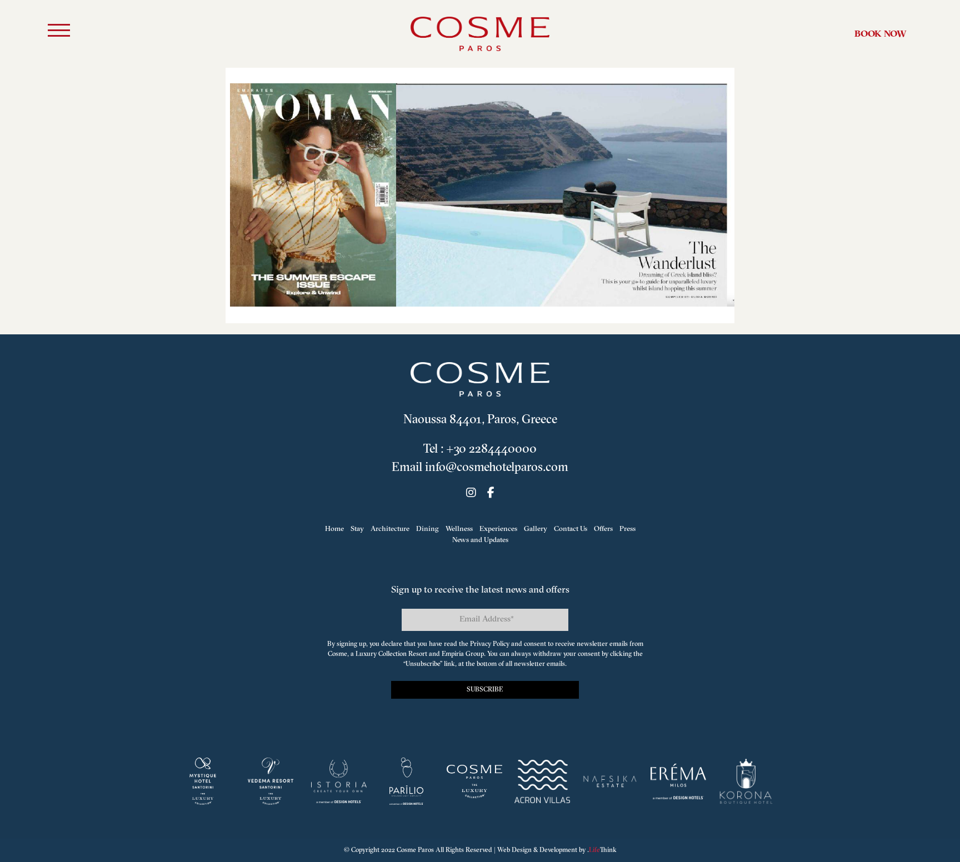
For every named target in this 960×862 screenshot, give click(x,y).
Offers (603, 529)
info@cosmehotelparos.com (496, 468)
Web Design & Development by (557, 850)
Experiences (498, 529)
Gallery (535, 529)
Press (627, 529)
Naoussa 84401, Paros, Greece (480, 420)
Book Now (880, 34)
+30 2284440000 (491, 449)
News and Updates (480, 540)
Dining (427, 529)
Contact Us (570, 529)
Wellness (459, 529)
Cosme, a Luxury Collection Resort (377, 654)
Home (334, 529)
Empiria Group (463, 654)
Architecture (390, 529)
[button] (59, 32)
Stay (357, 529)
